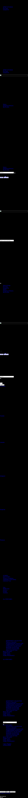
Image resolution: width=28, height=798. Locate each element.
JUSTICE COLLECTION (12, 648)
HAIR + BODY (7, 654)
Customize (3, 791)
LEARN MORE (7, 745)
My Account (6, 107)
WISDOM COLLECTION (12, 647)
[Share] (3, 796)
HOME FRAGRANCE (9, 655)
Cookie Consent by (5, 793)
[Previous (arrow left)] (0, 797)
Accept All (12, 791)
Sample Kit (6, 9)
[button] (14, 40)
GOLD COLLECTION (11, 650)
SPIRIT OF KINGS (8, 7)
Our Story (5, 8)
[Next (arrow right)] (2, 797)
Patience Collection (11, 642)
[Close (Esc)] (5, 796)
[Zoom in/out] (0, 796)
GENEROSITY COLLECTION (14, 640)
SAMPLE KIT (6, 653)
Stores (4, 104)
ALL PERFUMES (7, 725)
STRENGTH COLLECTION (13, 646)
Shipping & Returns (8, 105)
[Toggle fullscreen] (2, 796)
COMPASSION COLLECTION (14, 644)
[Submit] (0, 378)
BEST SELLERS (7, 651)
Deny (8, 791)
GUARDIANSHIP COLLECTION (14, 643)
